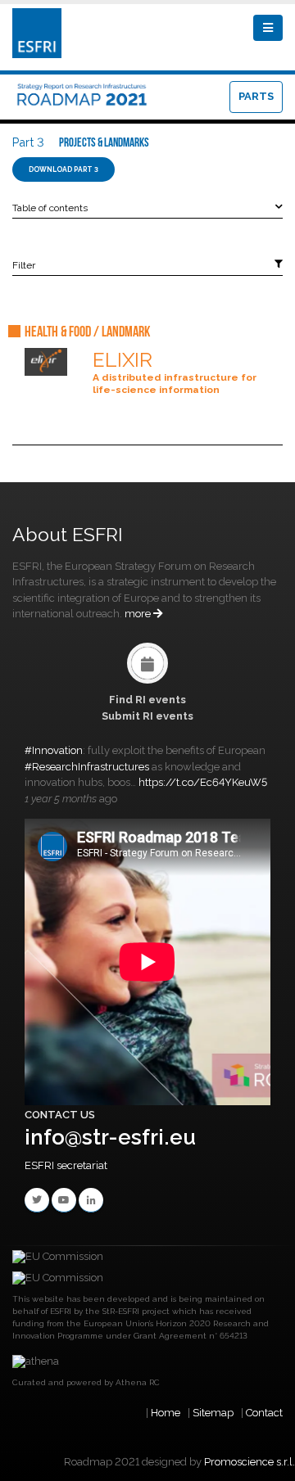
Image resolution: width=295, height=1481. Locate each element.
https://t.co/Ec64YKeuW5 (202, 782)
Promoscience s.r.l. (249, 1462)
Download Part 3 (63, 169)
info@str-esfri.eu (110, 1137)
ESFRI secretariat (66, 1165)
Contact (264, 1412)
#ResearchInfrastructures (87, 767)
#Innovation (54, 750)
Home (165, 1412)
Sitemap (213, 1412)
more (139, 613)
